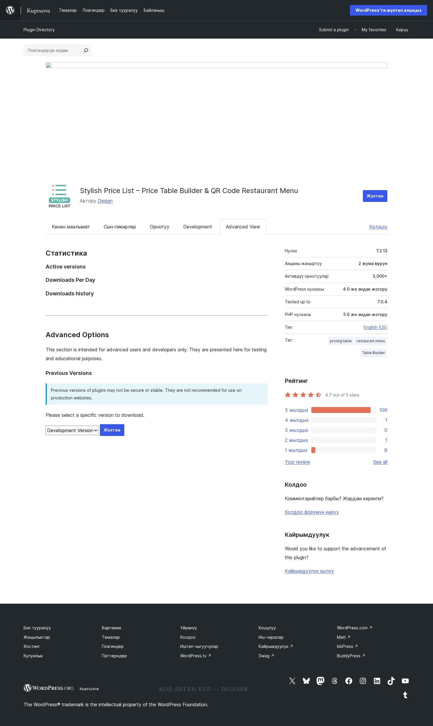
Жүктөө (375, 195)
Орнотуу (159, 227)
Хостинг (32, 646)
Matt (344, 637)
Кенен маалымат (71, 227)
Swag (267, 655)
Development (197, 227)
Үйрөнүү (188, 627)
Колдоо (378, 227)
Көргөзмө (111, 627)
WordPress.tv (195, 655)
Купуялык (33, 655)
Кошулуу (267, 627)
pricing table (341, 341)
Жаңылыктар (37, 637)
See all (380, 462)
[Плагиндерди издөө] (86, 50)
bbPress (347, 646)
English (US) (375, 327)
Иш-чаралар (271, 637)
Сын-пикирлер (120, 227)
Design (105, 201)
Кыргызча (89, 688)
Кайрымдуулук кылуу (309, 571)
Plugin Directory (39, 29)
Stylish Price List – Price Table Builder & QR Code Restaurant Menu (189, 190)
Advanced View (243, 227)
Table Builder (373, 352)
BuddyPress (351, 655)
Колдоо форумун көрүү (312, 512)
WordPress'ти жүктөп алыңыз (389, 10)
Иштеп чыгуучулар (199, 646)
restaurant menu (370, 341)
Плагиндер (113, 646)
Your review (297, 462)
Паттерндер (114, 655)
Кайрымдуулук (276, 646)
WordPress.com (355, 627)
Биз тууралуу (37, 627)
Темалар (111, 637)
